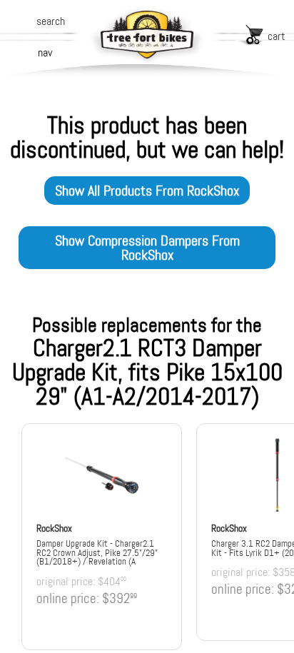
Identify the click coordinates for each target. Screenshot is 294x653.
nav (45, 52)
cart (276, 36)
